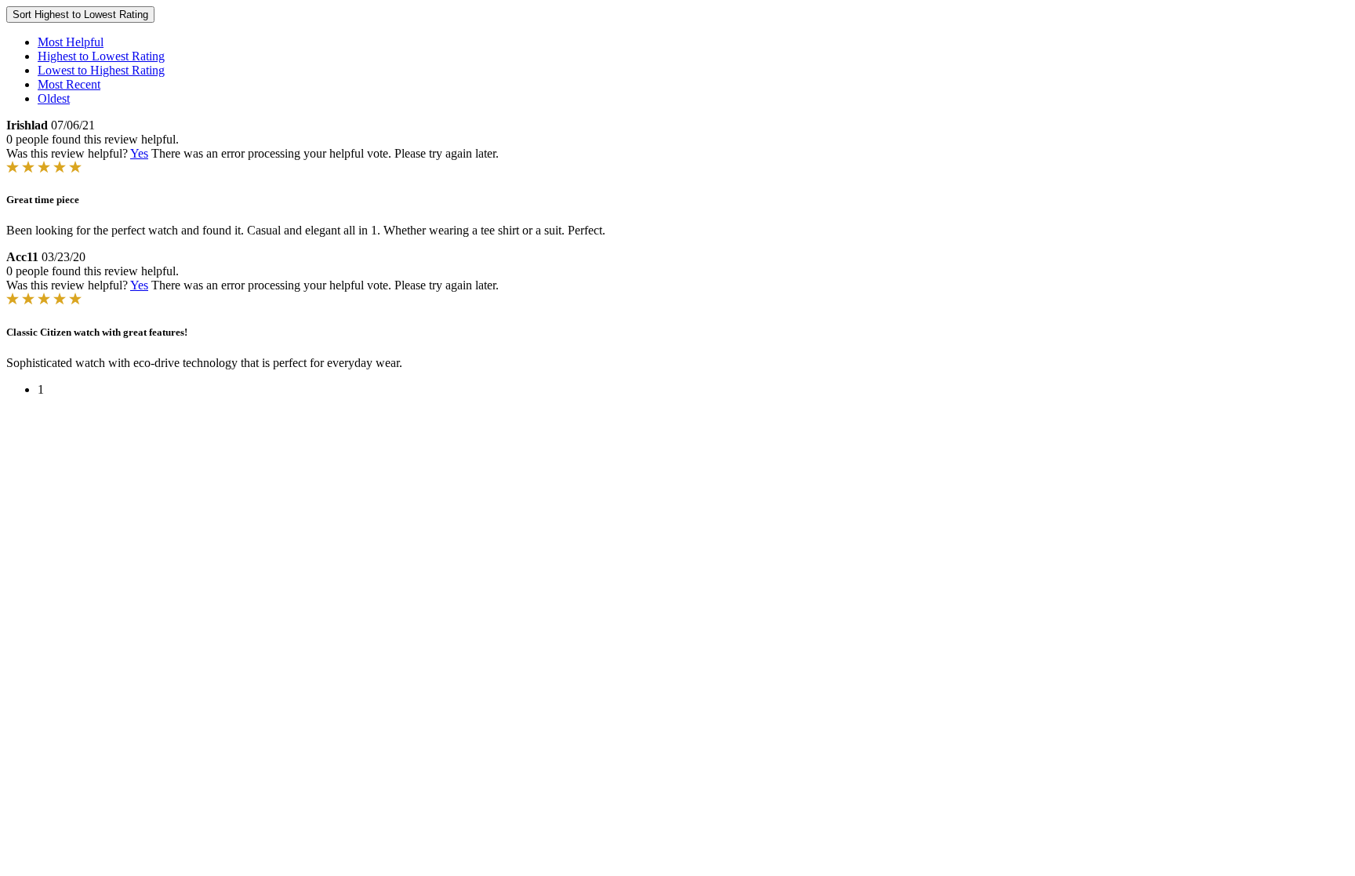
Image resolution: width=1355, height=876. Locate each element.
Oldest (54, 98)
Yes (139, 153)
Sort (80, 14)
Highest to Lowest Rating (101, 56)
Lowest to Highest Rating (101, 70)
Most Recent (69, 84)
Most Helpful (71, 42)
